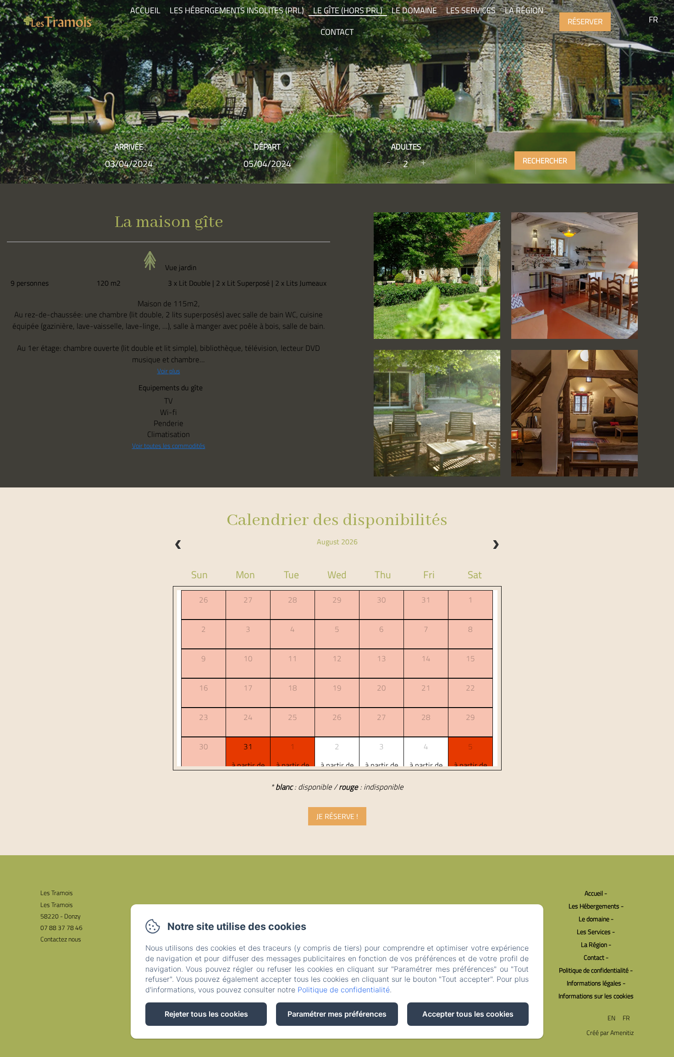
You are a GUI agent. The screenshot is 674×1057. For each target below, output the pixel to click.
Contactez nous (60, 939)
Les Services (471, 10)
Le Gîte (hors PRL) (347, 10)
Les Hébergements (594, 906)
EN (611, 1018)
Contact (337, 32)
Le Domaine (414, 10)
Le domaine (594, 919)
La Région (524, 10)
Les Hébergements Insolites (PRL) (237, 10)
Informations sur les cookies (596, 996)
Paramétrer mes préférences (337, 1013)
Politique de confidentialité (594, 970)
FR (626, 1018)
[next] (495, 545)
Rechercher (545, 160)
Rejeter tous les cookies (206, 1013)
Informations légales (594, 983)
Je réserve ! (337, 816)
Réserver (585, 22)
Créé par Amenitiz (610, 1032)
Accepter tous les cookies (468, 1013)
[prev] (178, 545)
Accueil (145, 10)
